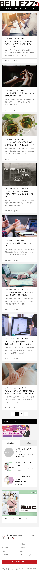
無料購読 (22, 544)
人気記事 (28, 443)
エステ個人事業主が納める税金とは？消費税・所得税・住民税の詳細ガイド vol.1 (20, 194)
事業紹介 (22, 551)
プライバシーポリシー (26, 555)
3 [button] (35, 492)
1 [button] (31, 492)
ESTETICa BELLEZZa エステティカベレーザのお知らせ (24, 455)
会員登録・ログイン (21, 561)
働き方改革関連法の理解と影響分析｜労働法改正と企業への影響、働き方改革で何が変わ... (19, 43)
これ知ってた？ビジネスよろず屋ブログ (16, 38)
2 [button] (33, 492)
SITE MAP (5, 547)
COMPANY (5, 544)
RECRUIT (4, 551)
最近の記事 (10, 443)
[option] (19, 506)
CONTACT (5, 555)
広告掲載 (22, 547)
